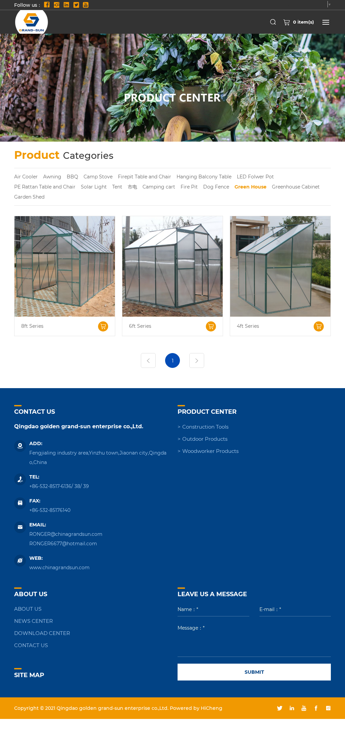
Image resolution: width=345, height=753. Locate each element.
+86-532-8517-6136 (50, 486)
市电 (132, 186)
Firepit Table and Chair (144, 176)
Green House (250, 186)
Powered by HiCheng (196, 708)
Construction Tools (205, 426)
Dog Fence (216, 186)
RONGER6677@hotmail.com (63, 543)
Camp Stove (98, 176)
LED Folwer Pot (255, 176)
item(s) (303, 22)
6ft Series (140, 326)
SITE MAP (29, 675)
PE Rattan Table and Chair (44, 186)
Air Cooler (26, 176)
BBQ (72, 176)
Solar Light (94, 186)
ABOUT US (27, 608)
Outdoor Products (204, 438)
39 (86, 486)
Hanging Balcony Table (204, 176)
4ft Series (248, 326)
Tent (117, 186)
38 (77, 486)
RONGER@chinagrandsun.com (65, 534)
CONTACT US (31, 645)
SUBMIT (254, 672)
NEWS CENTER (33, 620)
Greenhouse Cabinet (296, 186)
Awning (52, 176)
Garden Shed (29, 197)
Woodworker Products (210, 450)
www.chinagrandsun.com (59, 567)
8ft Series (32, 326)
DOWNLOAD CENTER (42, 633)
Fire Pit (189, 186)
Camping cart (159, 186)
